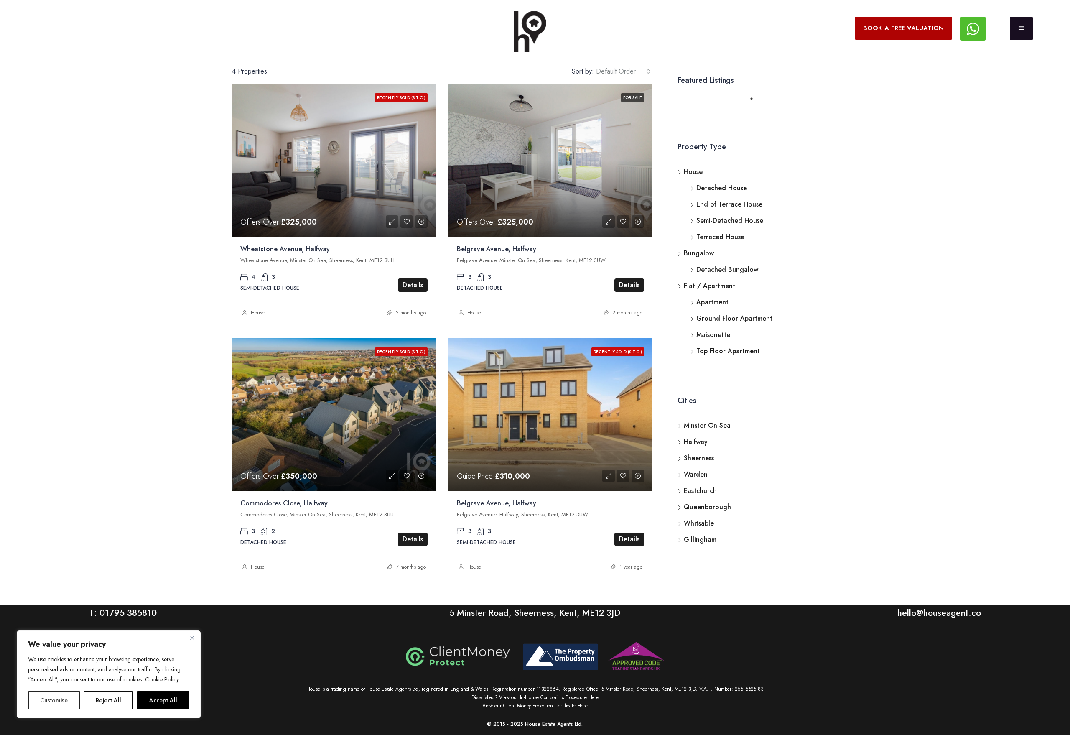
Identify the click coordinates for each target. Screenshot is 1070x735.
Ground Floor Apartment (734, 318)
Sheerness (699, 458)
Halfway (696, 442)
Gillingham (700, 539)
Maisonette (713, 334)
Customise (54, 700)
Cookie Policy (162, 679)
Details (413, 285)
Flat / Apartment (709, 286)
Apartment (712, 302)
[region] (109, 674)
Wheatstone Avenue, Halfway (285, 249)
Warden (696, 474)
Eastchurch (700, 490)
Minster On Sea (707, 425)
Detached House (721, 188)
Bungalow (699, 253)
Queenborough (707, 507)
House (258, 312)
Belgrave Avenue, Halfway (496, 249)
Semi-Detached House (729, 220)
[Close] (192, 638)
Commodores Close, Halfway (284, 503)
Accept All (163, 700)
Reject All (108, 700)
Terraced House (720, 237)
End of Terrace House (729, 204)
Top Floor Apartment (728, 351)
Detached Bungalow (727, 269)
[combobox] (623, 71)
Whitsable (699, 523)
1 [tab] (756, 102)
